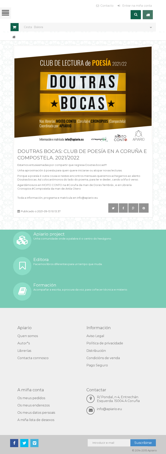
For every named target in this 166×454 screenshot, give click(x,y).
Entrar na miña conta (136, 5)
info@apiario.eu (109, 409)
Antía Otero (73, 188)
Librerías (24, 351)
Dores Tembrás (103, 185)
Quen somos (27, 336)
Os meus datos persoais (36, 413)
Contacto (107, 5)
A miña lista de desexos (35, 420)
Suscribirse (143, 443)
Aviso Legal (95, 336)
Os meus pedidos (31, 398)
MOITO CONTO (52, 185)
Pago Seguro (97, 365)
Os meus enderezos (33, 405)
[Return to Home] (14, 37)
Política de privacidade (104, 343)
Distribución (96, 351)
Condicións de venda (103, 358)
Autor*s (23, 343)
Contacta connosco (33, 358)
